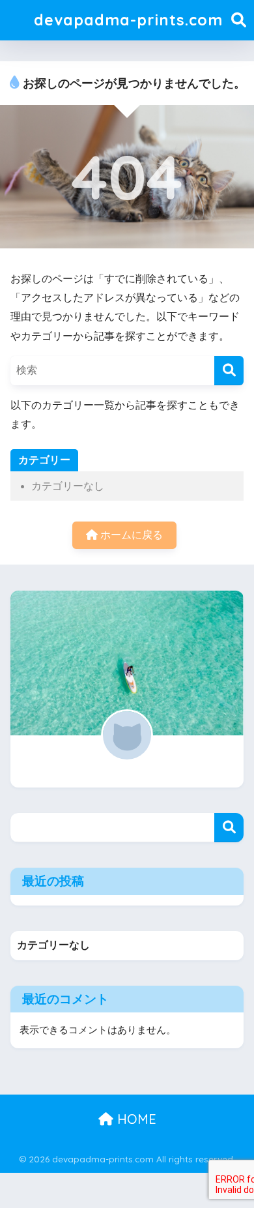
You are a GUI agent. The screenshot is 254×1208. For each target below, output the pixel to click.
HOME (134, 1119)
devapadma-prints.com (128, 19)
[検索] (229, 370)
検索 (229, 827)
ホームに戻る (130, 534)
